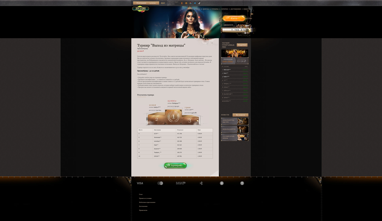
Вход (163, 3)
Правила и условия (145, 198)
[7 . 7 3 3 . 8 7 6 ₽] (234, 30)
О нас (141, 194)
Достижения (143, 206)
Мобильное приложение (147, 202)
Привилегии (143, 210)
